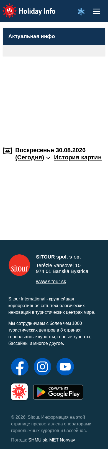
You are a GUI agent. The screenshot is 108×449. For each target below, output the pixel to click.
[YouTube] (65, 367)
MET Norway (62, 440)
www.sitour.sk (51, 281)
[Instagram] (42, 367)
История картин (78, 157)
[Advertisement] (54, 98)
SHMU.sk (37, 440)
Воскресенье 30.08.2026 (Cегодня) (50, 154)
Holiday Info (23, 7)
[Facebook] (20, 367)
